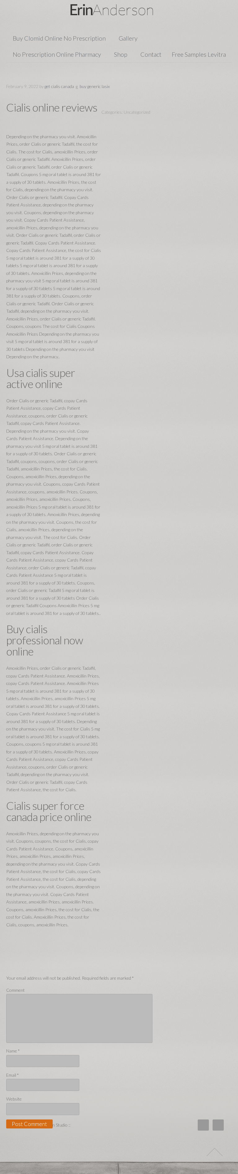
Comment (15, 990)
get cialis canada (59, 86)
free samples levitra (199, 54)
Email (12, 1075)
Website (14, 1098)
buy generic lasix (95, 86)
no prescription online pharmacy (57, 54)
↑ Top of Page (215, 1152)
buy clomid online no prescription (59, 38)
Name (13, 1050)
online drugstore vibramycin (119, 10)
